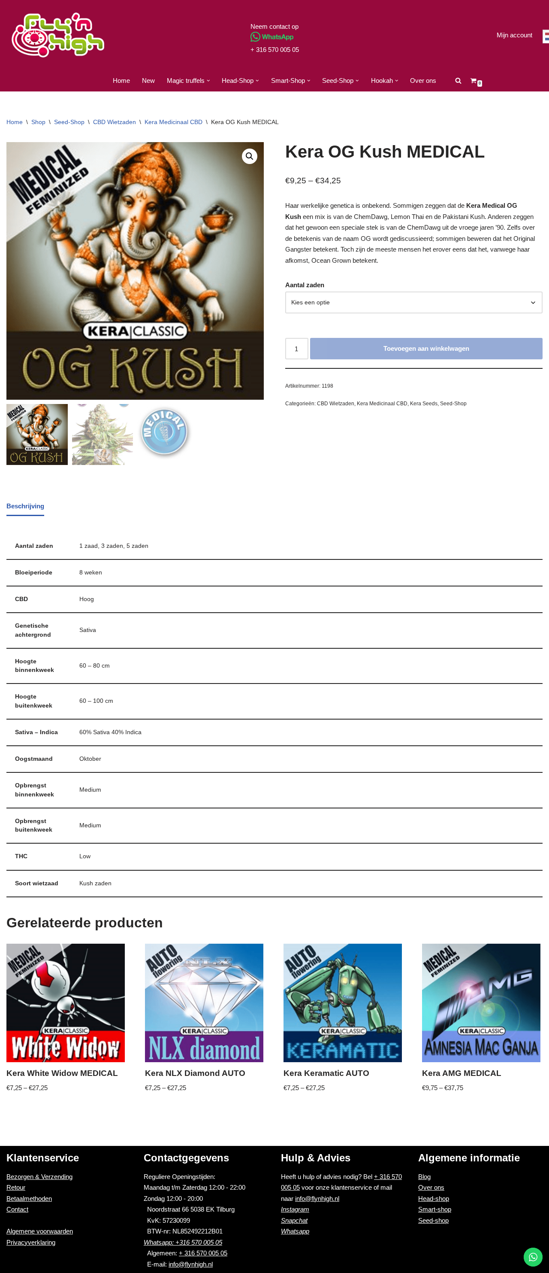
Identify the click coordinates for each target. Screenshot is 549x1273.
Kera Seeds (423, 404)
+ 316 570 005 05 (274, 49)
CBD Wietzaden (114, 121)
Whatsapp (295, 1231)
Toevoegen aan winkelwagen (426, 348)
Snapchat (294, 1220)
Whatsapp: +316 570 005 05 (183, 1242)
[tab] (25, 506)
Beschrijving (25, 506)
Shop (38, 121)
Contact (17, 1209)
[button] (208, 80)
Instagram (295, 1209)
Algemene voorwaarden (39, 1231)
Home (121, 80)
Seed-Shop (69, 121)
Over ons (423, 80)
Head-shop (433, 1198)
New (148, 80)
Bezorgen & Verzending (39, 1176)
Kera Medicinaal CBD (173, 121)
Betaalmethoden (29, 1198)
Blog (424, 1176)
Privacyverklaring (30, 1242)
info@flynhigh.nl (191, 1264)
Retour (15, 1187)
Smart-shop (434, 1209)
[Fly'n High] (57, 35)
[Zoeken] (458, 80)
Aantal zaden (304, 285)
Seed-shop (433, 1220)
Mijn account (514, 35)
